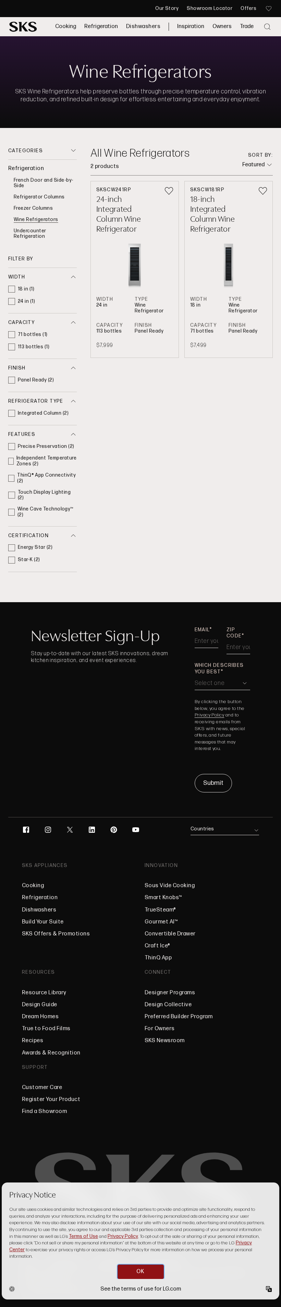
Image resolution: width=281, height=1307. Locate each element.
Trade (247, 26)
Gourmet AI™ (161, 922)
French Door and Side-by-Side (44, 183)
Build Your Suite (43, 922)
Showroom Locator (209, 8)
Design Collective (168, 1004)
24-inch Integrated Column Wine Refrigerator (118, 213)
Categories (25, 151)
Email (202, 630)
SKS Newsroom (165, 1040)
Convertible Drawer (170, 934)
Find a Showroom (44, 1111)
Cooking (65, 26)
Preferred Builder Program (178, 1016)
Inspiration (190, 26)
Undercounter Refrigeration (30, 234)
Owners (222, 26)
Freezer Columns (33, 208)
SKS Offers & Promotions (56, 934)
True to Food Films (46, 1028)
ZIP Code (234, 633)
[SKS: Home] (23, 27)
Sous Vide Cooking (170, 885)
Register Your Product (51, 1099)
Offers (248, 8)
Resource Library (44, 992)
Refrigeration (101, 26)
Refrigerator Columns (39, 197)
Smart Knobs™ (163, 897)
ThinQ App (158, 958)
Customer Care (42, 1087)
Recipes (32, 1040)
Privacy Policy (209, 715)
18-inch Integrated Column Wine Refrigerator (212, 213)
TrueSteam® (160, 910)
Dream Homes (40, 1016)
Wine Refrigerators (36, 219)
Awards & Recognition (51, 1053)
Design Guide (39, 1004)
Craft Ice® (157, 946)
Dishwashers (143, 26)
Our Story (167, 8)
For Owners (160, 1028)
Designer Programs (170, 992)
